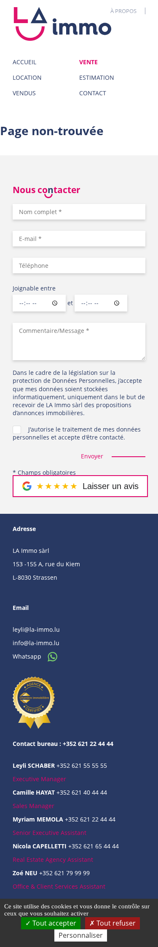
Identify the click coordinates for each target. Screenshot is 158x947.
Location (27, 77)
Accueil (24, 62)
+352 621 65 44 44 (93, 846)
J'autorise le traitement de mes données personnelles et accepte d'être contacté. (77, 433)
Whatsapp (28, 656)
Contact (92, 93)
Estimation (96, 77)
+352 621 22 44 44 (90, 819)
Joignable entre (34, 288)
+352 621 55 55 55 (81, 765)
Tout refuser (115, 923)
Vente (88, 62)
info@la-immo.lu (36, 643)
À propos (123, 11)
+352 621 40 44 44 (81, 792)
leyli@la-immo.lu (36, 629)
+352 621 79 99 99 (64, 873)
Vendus (24, 93)
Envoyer (92, 456)
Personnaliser (81, 935)
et (70, 302)
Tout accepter (53, 923)
